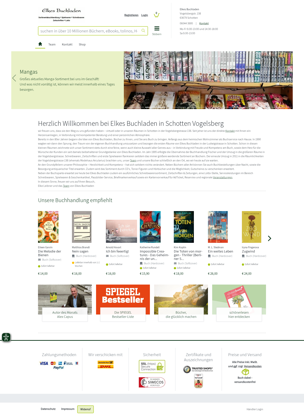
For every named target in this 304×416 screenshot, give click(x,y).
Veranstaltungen (222, 177)
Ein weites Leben (220, 251)
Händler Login (255, 409)
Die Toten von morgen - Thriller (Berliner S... (188, 255)
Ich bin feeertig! (117, 251)
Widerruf (85, 409)
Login (144, 15)
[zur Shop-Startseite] (62, 15)
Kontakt (204, 23)
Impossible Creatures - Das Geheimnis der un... (154, 255)
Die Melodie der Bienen (49, 253)
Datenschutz (48, 409)
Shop (82, 44)
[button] (157, 32)
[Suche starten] (143, 31)
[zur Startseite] (40, 44)
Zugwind (248, 251)
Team (52, 44)
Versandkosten (253, 366)
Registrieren (131, 15)
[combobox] (88, 31)
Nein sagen (80, 251)
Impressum (67, 409)
